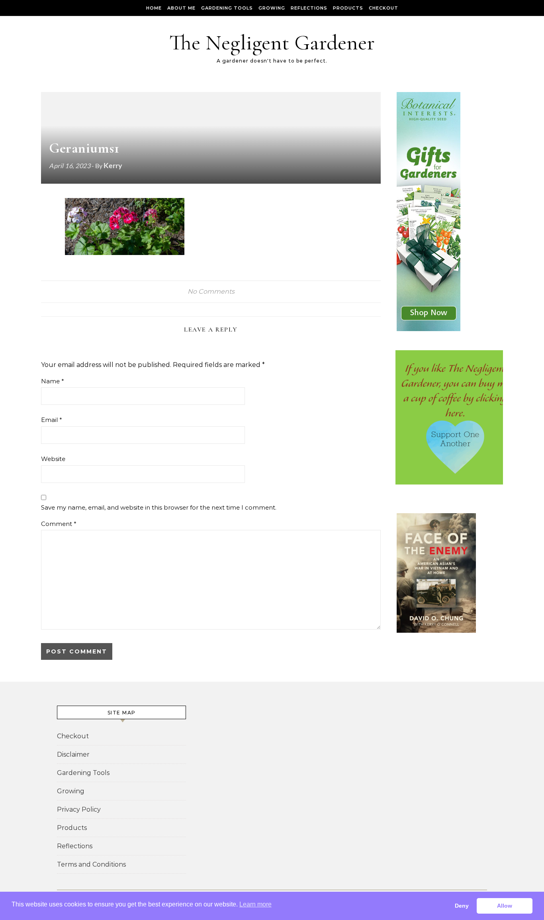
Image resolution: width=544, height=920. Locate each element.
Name (52, 381)
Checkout (383, 8)
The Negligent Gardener (272, 42)
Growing (271, 8)
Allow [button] (504, 905)
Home (154, 8)
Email (51, 420)
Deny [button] (462, 905)
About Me (181, 8)
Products (348, 8)
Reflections (309, 8)
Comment (58, 524)
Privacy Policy (79, 809)
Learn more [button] (255, 904)
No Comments (211, 291)
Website (53, 459)
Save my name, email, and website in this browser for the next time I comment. (158, 507)
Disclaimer (73, 754)
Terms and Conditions (91, 864)
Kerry (113, 165)
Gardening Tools (227, 8)
